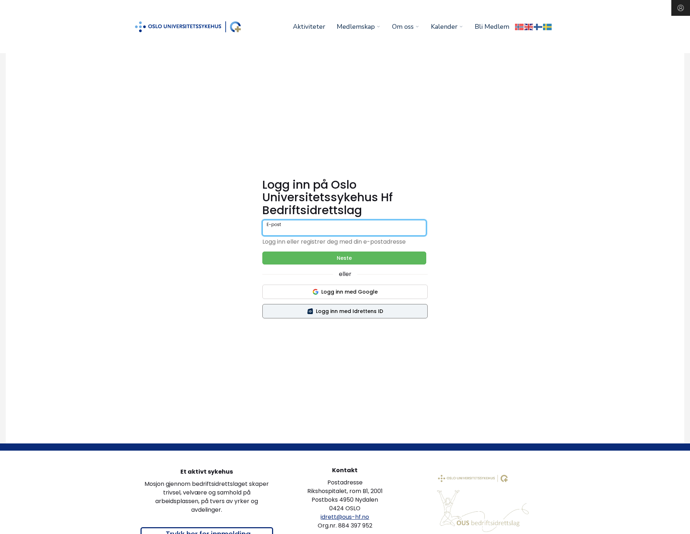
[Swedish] (547, 26)
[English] (529, 26)
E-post (274, 224)
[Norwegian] (519, 26)
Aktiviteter (309, 26)
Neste (344, 258)
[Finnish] (538, 26)
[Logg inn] (680, 7)
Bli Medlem (492, 26)
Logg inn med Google (349, 291)
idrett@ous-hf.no (345, 517)
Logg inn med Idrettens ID (349, 311)
